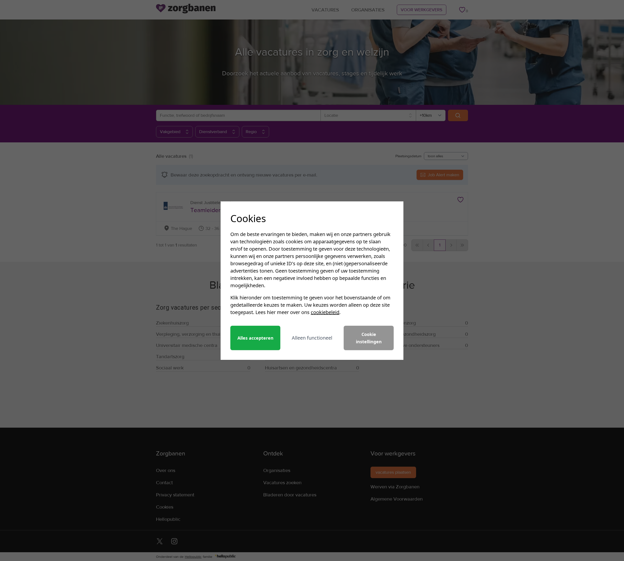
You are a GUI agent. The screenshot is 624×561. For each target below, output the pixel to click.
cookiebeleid (325, 312)
